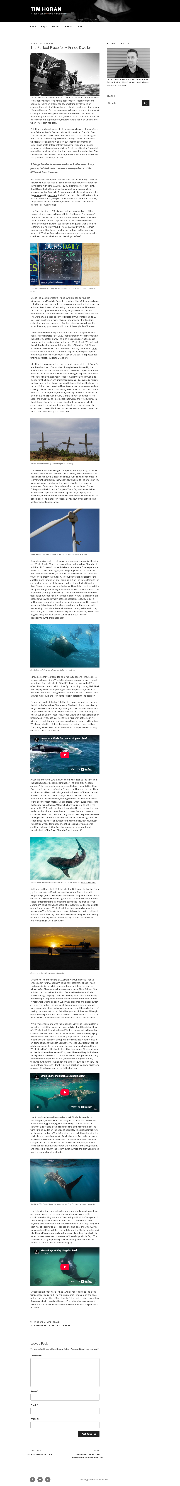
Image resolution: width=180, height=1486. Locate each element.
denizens (52, 195)
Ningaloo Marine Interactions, (45, 708)
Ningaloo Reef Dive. (53, 336)
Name (34, 1391)
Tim (51, 44)
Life (49, 1322)
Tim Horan (46, 9)
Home (33, 26)
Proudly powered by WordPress (94, 1480)
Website (35, 1419)
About (80, 26)
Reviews (68, 26)
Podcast (56, 26)
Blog (43, 26)
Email (34, 1405)
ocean (37, 195)
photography (64, 1325)
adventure (40, 1325)
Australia (40, 1322)
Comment (36, 1355)
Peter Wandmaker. (88, 882)
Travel (57, 1322)
